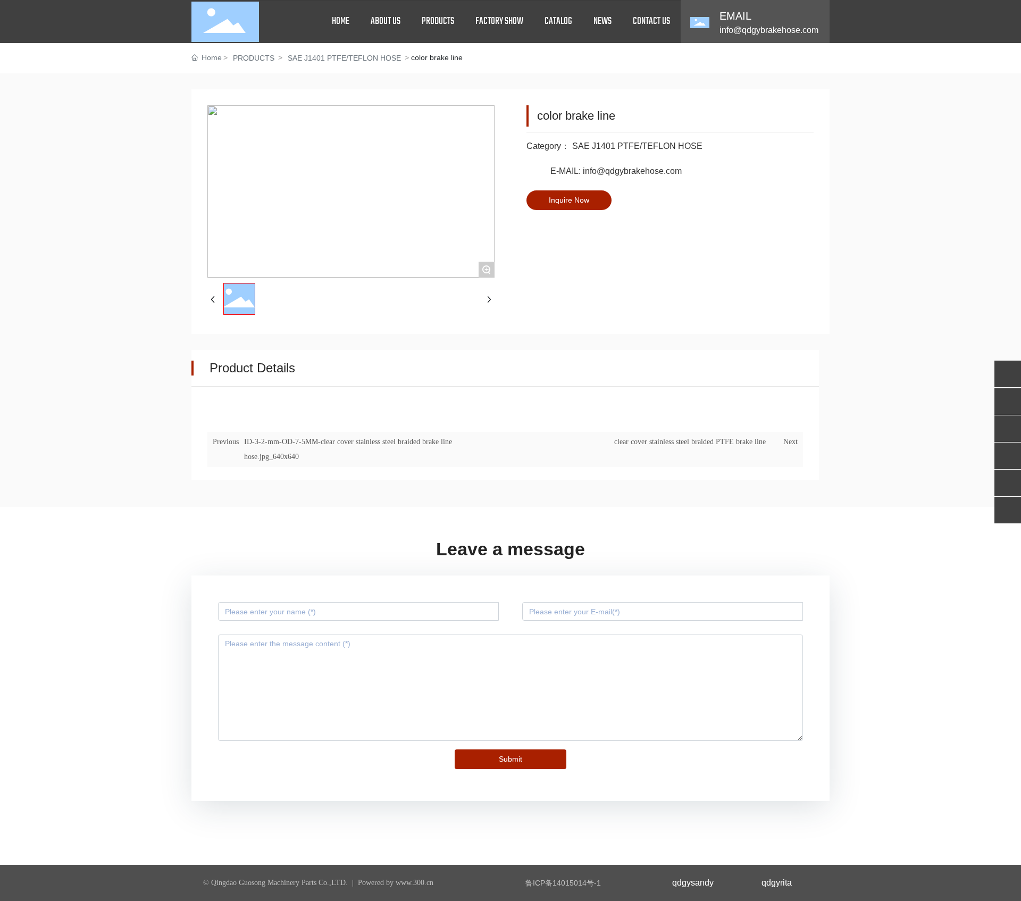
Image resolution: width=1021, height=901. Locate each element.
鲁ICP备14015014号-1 (563, 883)
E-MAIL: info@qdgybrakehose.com (616, 171)
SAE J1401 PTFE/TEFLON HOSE (344, 58)
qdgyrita (776, 882)
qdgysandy (693, 882)
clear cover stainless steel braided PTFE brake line (690, 442)
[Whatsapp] (1007, 374)
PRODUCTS (253, 58)
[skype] (1007, 510)
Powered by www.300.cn (395, 883)
